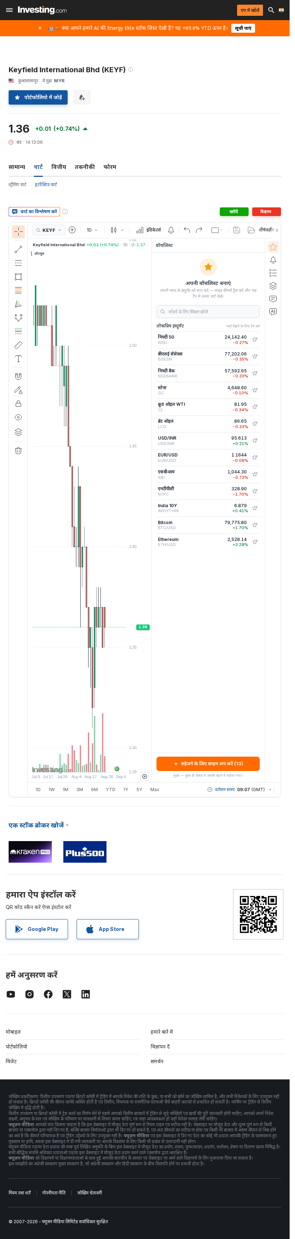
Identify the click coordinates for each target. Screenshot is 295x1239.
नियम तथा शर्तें (20, 1193)
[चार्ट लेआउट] (217, 230)
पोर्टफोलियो (16, 1046)
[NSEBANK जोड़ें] (255, 373)
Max (154, 789)
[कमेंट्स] (273, 298)
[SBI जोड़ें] (255, 474)
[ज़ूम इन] (80, 763)
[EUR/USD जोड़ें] (255, 458)
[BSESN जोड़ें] (255, 357)
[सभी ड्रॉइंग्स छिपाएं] (18, 417)
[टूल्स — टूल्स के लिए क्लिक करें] (18, 345)
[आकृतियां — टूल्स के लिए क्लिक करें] (18, 276)
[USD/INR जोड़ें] (255, 441)
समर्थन (157, 1061)
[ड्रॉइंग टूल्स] (30, 509)
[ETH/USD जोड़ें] (255, 542)
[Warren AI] (273, 311)
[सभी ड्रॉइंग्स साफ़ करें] (18, 450)
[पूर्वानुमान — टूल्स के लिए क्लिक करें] (18, 331)
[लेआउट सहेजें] (236, 230)
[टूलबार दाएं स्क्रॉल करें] (276, 230)
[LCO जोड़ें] (255, 424)
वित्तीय (58, 166)
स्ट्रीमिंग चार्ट (17, 184)
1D (38, 789)
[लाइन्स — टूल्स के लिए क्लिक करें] (18, 249)
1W (52, 789)
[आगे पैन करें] (99, 763)
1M (65, 789)
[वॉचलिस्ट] (273, 247)
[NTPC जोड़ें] (255, 491)
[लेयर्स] (18, 432)
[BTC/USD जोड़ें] (255, 525)
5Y (139, 789)
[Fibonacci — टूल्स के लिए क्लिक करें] (18, 290)
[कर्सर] (18, 231)
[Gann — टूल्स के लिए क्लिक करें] (18, 304)
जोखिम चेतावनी (89, 1193)
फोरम (110, 166)
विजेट (11, 1061)
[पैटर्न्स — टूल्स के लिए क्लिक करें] (18, 317)
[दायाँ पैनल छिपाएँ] (149, 510)
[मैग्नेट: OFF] (18, 376)
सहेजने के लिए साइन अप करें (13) (212, 763)
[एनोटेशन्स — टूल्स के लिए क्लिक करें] (18, 358)
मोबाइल (13, 1032)
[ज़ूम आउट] (70, 763)
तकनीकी (85, 166)
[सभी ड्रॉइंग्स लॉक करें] (18, 403)
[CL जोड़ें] (255, 407)
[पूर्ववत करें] (187, 230)
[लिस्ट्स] (273, 273)
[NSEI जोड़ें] (255, 340)
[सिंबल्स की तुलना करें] (72, 230)
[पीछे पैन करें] (89, 763)
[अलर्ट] (273, 260)
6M (94, 789)
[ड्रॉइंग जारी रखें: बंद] (18, 390)
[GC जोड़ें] (255, 390)
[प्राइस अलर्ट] (170, 230)
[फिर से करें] (199, 230)
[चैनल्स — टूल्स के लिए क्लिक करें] (18, 263)
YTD (110, 789)
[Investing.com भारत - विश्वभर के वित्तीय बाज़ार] (42, 10)
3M (79, 789)
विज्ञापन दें (160, 1046)
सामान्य (17, 166)
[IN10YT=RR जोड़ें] (255, 508)
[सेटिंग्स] (144, 776)
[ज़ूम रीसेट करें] (109, 763)
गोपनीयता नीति (53, 1193)
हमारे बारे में (162, 1032)
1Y (125, 789)
